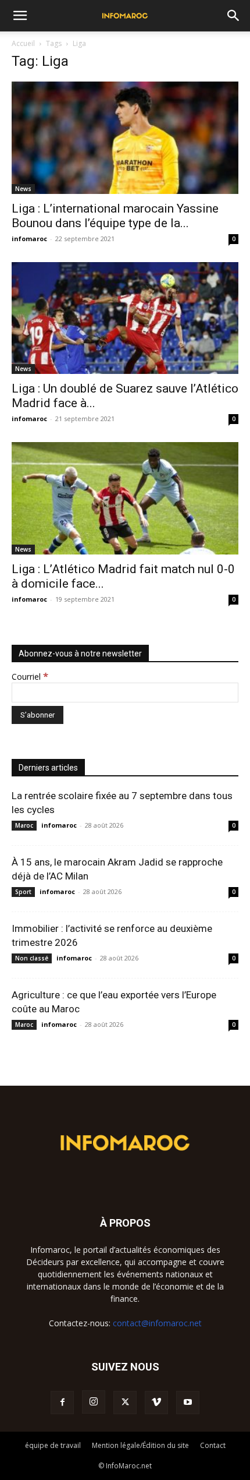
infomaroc (29, 238)
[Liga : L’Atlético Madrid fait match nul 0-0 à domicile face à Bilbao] (125, 498)
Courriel (30, 676)
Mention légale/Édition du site (140, 1445)
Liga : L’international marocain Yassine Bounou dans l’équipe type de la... (115, 216)
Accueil (23, 43)
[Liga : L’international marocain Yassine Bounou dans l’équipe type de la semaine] (125, 138)
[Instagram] (93, 1402)
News (23, 189)
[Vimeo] (156, 1402)
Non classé (31, 958)
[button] (19, 15)
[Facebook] (62, 1402)
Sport (23, 892)
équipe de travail (53, 1445)
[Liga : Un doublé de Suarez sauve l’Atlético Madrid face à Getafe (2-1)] (125, 318)
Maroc (24, 825)
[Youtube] (187, 1402)
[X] (125, 1402)
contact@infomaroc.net (157, 1323)
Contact (213, 1445)
